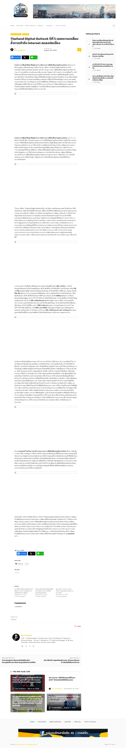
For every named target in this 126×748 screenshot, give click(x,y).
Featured (19, 25)
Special (49, 25)
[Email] (22, 646)
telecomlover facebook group (26, 744)
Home (12, 25)
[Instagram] (33, 646)
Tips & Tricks (60, 25)
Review (40, 25)
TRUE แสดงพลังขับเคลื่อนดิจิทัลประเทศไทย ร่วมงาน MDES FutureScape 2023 (44, 590)
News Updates (30, 25)
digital (13, 619)
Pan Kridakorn (19, 50)
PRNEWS (25, 34)
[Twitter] (26, 646)
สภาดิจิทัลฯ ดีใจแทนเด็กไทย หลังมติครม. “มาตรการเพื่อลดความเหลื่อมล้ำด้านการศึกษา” (23, 590)
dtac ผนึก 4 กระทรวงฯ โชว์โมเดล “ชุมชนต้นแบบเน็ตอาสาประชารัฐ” (65, 590)
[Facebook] (29, 646)
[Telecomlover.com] (20, 11)
